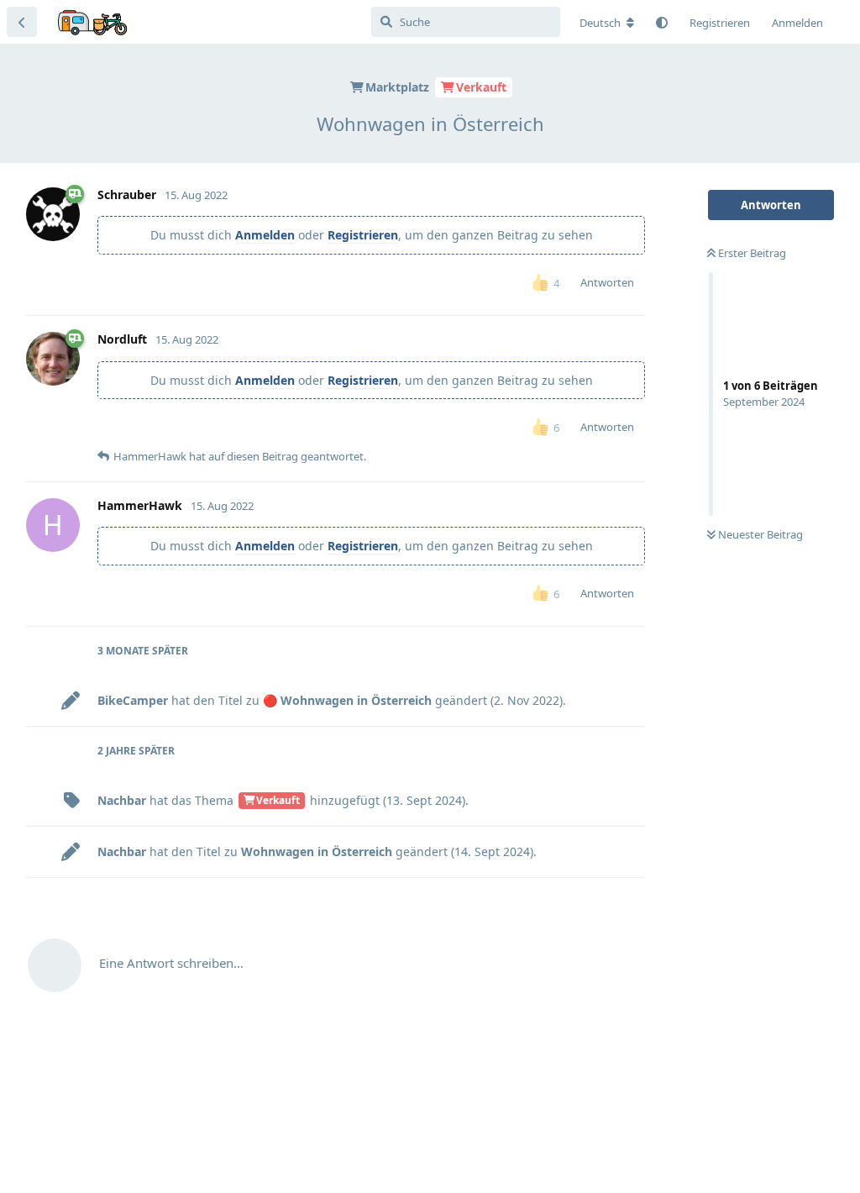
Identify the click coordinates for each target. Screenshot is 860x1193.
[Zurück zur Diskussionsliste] (22, 22)
